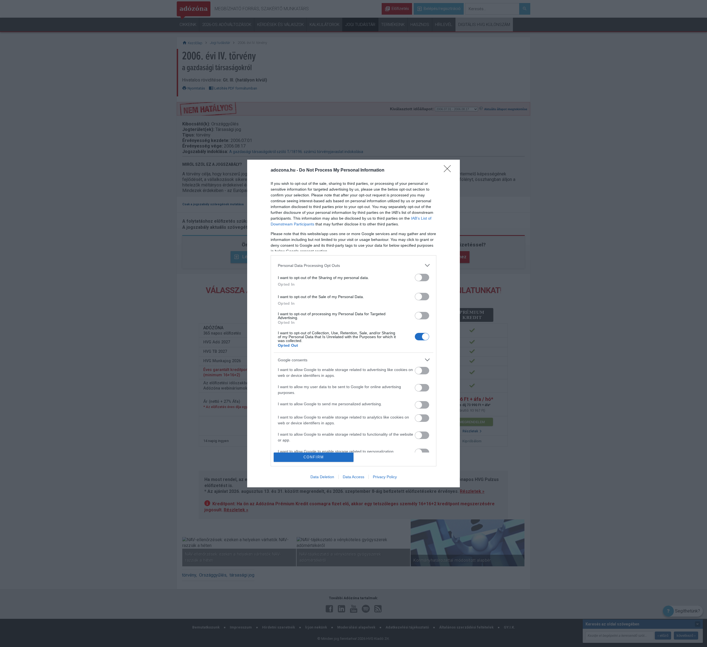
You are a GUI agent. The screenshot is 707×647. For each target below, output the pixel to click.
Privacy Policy (385, 477)
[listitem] (353, 265)
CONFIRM (314, 457)
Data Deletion (322, 477)
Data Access (353, 477)
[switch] (422, 277)
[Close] (449, 170)
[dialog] (353, 323)
